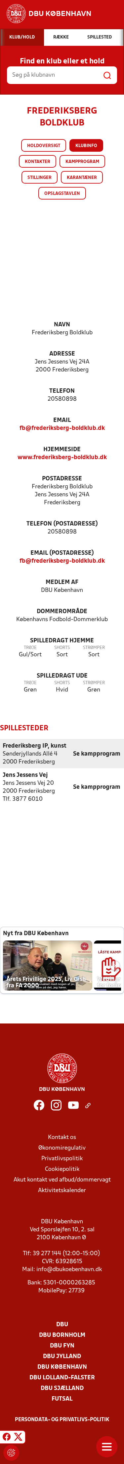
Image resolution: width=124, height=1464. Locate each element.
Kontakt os (62, 1137)
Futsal (62, 1399)
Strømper (94, 648)
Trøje (30, 648)
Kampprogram (82, 162)
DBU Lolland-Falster (62, 1378)
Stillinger (39, 178)
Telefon (62, 391)
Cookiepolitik (62, 1169)
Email (62, 420)
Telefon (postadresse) (62, 524)
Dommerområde (62, 611)
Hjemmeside (62, 449)
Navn (62, 325)
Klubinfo (86, 146)
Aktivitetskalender (62, 1190)
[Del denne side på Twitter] (18, 1438)
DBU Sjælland (62, 1388)
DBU (62, 1325)
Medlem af (62, 582)
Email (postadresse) (62, 553)
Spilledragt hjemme (62, 641)
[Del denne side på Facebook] (7, 1438)
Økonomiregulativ (62, 1148)
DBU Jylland (62, 1356)
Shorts (62, 648)
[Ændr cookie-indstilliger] (11, 1453)
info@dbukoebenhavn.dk (69, 1269)
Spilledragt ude (62, 676)
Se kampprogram (96, 754)
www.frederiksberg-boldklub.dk (62, 457)
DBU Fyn (62, 1346)
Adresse (62, 354)
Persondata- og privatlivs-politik (62, 1420)
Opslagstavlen (62, 194)
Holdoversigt (43, 146)
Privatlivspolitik (62, 1159)
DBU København (62, 1367)
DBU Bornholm (62, 1335)
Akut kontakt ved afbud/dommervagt (62, 1180)
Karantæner (82, 178)
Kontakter (37, 162)
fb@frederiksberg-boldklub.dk (62, 428)
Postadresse (62, 479)
